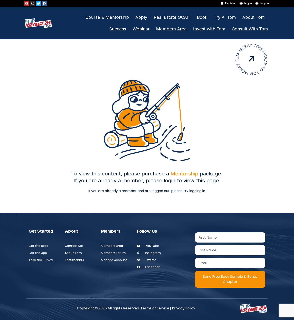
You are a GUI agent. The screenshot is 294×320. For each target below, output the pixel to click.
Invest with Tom (209, 29)
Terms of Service (155, 308)
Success (117, 29)
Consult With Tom (250, 29)
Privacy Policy (183, 308)
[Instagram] (32, 3)
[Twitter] (38, 3)
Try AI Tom (225, 17)
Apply (141, 17)
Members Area (171, 29)
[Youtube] (26, 3)
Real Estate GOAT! (172, 17)
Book (202, 17)
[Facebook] (44, 3)
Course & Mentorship (107, 17)
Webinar (141, 29)
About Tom (253, 17)
